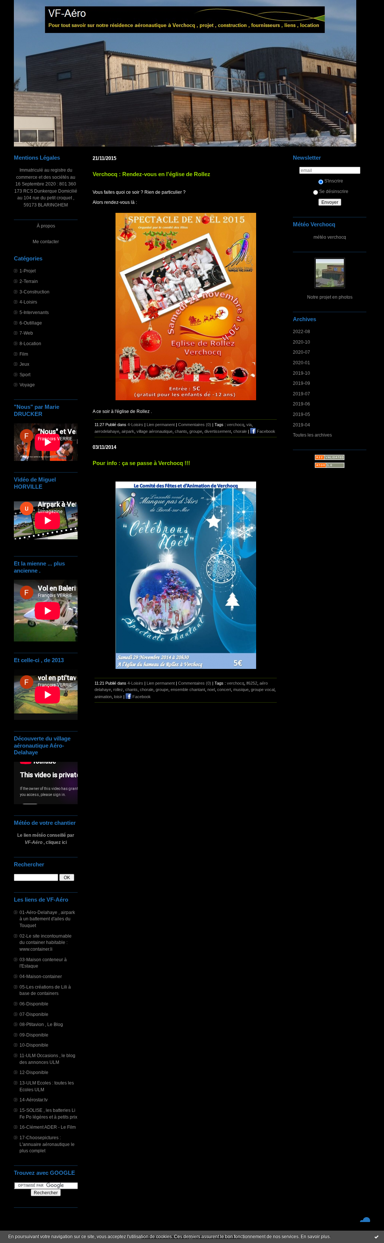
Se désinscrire (333, 191)
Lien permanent (161, 424)
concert (224, 689)
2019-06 (301, 403)
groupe (195, 431)
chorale (240, 431)
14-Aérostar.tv (34, 1099)
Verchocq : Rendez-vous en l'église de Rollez (151, 174)
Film (24, 354)
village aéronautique (154, 431)
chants (181, 431)
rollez (118, 689)
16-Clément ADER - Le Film (48, 1127)
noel (211, 689)
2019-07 (301, 393)
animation (103, 696)
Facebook (265, 431)
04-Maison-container (41, 976)
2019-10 (301, 373)
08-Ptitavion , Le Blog (41, 1024)
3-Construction (35, 291)
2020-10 (301, 342)
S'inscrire (333, 180)
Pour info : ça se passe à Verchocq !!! (141, 463)
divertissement (217, 431)
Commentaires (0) (194, 424)
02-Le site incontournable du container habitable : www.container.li (46, 942)
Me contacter (46, 241)
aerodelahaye (106, 431)
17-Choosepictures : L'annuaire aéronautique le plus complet (47, 1144)
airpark (128, 431)
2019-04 (301, 424)
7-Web (26, 333)
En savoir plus (315, 1236)
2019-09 (301, 383)
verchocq (235, 424)
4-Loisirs (28, 301)
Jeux (24, 364)
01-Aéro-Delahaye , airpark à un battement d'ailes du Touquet (47, 919)
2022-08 (301, 331)
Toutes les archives (312, 434)
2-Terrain (29, 281)
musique (241, 689)
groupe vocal (262, 689)
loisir (118, 696)
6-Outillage (31, 322)
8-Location (30, 343)
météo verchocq (330, 237)
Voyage (27, 384)
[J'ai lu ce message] (377, 1237)
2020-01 (301, 362)
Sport (25, 374)
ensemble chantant (188, 689)
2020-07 (301, 352)
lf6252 (251, 683)
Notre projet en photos (329, 297)
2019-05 (301, 414)
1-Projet (28, 270)
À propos (46, 225)
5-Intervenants (34, 312)
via (249, 424)
